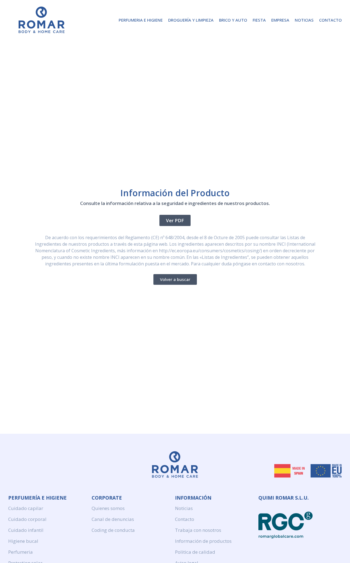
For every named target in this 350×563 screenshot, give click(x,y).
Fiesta (259, 20)
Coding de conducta (113, 530)
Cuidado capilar (25, 508)
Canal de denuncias (113, 519)
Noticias (304, 20)
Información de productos (203, 541)
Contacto (330, 20)
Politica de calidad (195, 552)
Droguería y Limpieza (191, 20)
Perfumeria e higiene (141, 20)
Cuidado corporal (27, 519)
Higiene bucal (23, 541)
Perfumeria (20, 552)
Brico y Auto (233, 20)
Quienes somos (108, 508)
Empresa (280, 20)
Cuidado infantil (25, 530)
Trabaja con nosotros (198, 530)
